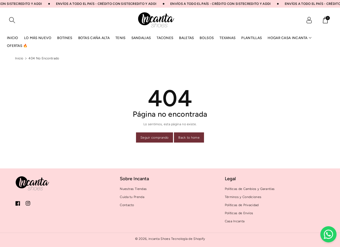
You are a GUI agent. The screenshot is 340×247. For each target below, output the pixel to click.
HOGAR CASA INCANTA (287, 38)
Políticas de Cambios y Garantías (250, 189)
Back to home (189, 138)
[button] (325, 20)
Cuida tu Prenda (132, 197)
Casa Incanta (235, 221)
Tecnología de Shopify (188, 239)
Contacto (127, 205)
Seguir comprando (154, 138)
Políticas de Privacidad (242, 205)
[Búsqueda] (12, 20)
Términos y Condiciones (243, 197)
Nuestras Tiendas (133, 189)
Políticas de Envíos (239, 213)
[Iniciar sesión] (309, 20)
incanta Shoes (159, 239)
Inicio (19, 58)
